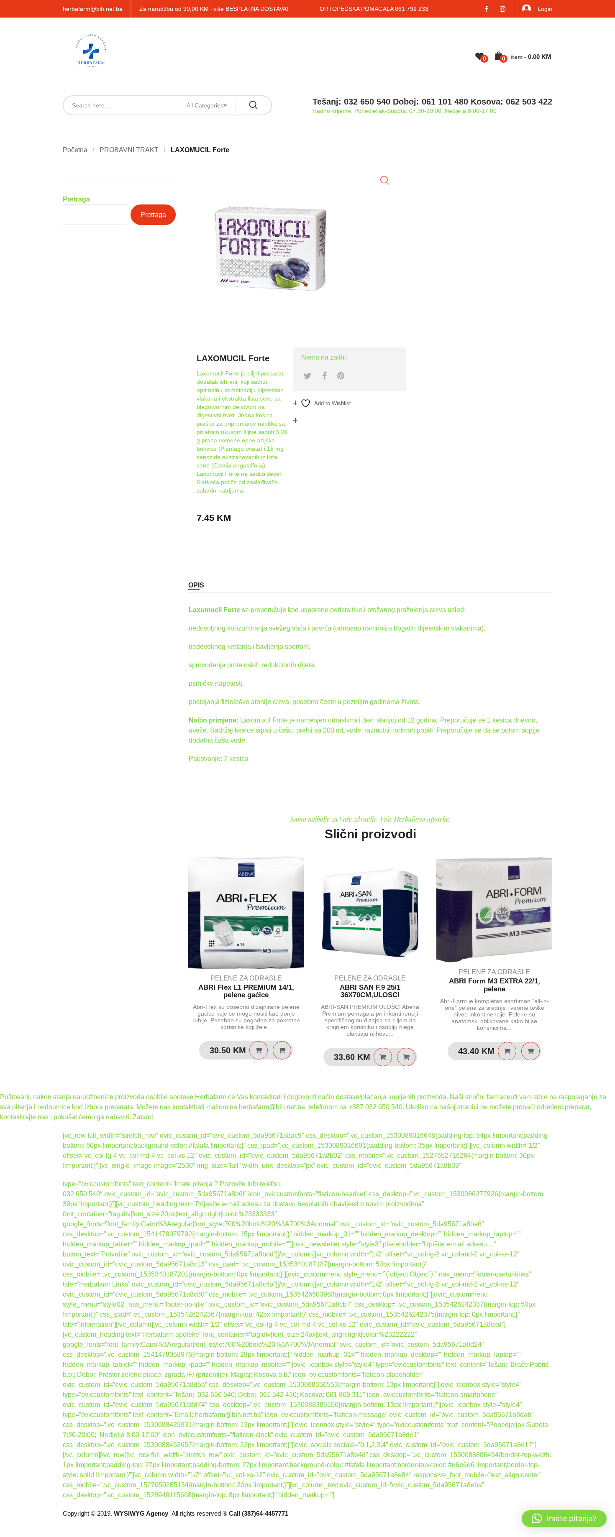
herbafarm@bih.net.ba (93, 8)
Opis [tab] (196, 585)
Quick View (282, 1050)
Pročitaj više (383, 1057)
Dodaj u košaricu (258, 1050)
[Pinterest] (340, 376)
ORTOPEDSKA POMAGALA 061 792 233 (374, 8)
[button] (384, 180)
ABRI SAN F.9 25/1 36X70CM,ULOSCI (370, 991)
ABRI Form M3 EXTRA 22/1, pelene (494, 985)
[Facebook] (324, 376)
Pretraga (76, 199)
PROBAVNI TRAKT (129, 149)
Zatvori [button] (143, 1117)
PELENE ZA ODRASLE (246, 978)
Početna (75, 149)
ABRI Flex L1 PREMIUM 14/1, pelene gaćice (246, 991)
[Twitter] (308, 376)
